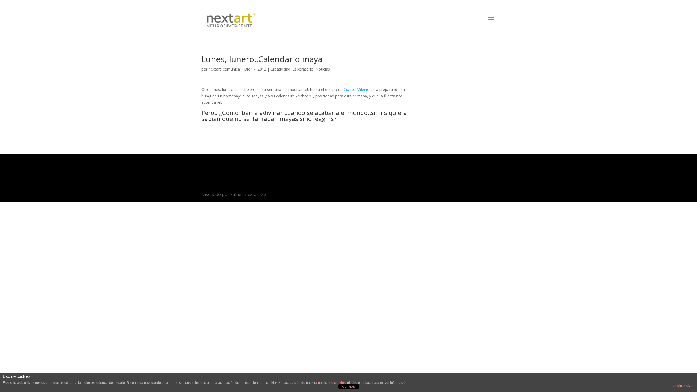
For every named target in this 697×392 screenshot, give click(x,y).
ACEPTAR (348, 386)
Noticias (323, 69)
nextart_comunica (224, 69)
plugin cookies (683, 386)
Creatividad (280, 69)
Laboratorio (302, 69)
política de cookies (332, 383)
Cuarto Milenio (356, 89)
